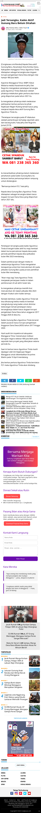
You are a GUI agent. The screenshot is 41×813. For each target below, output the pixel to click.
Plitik (29, 10)
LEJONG (35, 10)
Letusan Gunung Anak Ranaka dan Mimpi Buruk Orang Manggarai (14, 672)
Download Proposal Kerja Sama (17, 523)
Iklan (18, 800)
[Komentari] (36, 380)
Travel (23, 779)
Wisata (3, 781)
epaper (23, 781)
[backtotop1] (39, 811)
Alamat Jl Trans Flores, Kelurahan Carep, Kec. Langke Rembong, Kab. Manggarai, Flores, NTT (21, 802)
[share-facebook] (12, 380)
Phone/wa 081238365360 (20, 807)
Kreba (6, 10)
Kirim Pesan (20, 559)
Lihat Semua (20, 765)
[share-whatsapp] (28, 380)
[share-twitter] (20, 380)
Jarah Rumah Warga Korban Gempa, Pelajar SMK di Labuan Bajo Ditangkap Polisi (21, 626)
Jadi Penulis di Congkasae (29, 800)
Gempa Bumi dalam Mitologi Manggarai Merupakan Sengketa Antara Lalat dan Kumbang (15, 686)
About (6, 800)
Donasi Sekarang (12, 496)
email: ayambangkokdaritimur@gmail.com (20, 805)
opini (3, 784)
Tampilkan (35, 436)
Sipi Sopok (12, 10)
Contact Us (12, 800)
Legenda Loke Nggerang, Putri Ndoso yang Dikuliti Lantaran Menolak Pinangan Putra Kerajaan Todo (16, 698)
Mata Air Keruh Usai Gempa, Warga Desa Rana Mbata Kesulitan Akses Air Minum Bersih (21, 645)
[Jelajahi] (38, 3)
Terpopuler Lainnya (20, 718)
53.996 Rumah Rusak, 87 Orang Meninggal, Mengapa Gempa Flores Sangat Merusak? (21, 636)
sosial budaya (21, 10)
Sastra (23, 776)
